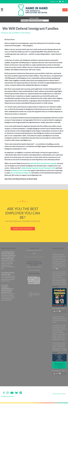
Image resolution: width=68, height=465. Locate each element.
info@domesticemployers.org (34, 250)
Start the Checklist (22, 229)
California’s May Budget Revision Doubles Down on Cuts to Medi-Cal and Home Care (8, 255)
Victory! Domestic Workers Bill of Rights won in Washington (7, 288)
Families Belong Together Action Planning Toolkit (37, 168)
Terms (63, 393)
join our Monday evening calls (20, 173)
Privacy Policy (56, 393)
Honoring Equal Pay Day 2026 (7, 273)
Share (63, 308)
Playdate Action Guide (19, 170)
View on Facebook (56, 308)
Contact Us (54, 1)
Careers (34, 253)
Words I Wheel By (61, 282)
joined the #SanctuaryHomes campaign (43, 163)
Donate (65, 9)
